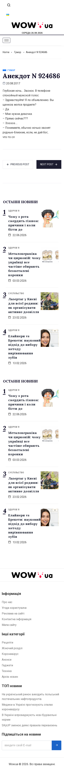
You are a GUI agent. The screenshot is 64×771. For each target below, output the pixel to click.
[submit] (56, 745)
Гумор (17, 52)
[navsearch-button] (8, 5)
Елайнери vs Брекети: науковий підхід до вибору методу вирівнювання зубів (24, 347)
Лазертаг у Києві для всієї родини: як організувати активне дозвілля (23, 305)
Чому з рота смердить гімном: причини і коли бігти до (23, 223)
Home (6, 52)
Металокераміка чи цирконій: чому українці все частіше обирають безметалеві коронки (24, 264)
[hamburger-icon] (6, 40)
